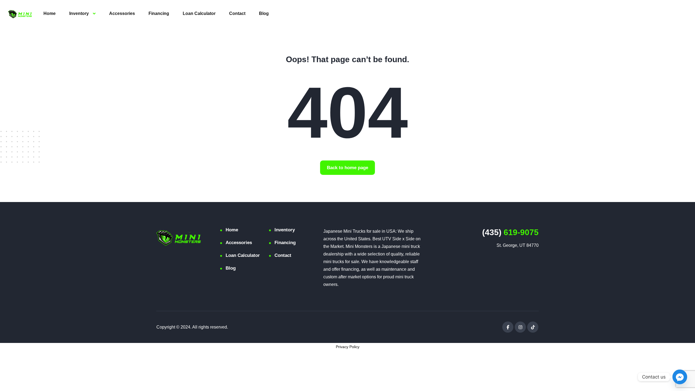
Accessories (122, 13)
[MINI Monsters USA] (20, 13)
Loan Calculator (199, 13)
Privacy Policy (347, 347)
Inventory (79, 13)
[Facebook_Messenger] (679, 377)
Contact (237, 13)
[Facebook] (507, 327)
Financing (159, 13)
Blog (264, 13)
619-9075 (510, 232)
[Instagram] (520, 327)
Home (49, 13)
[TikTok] (532, 327)
